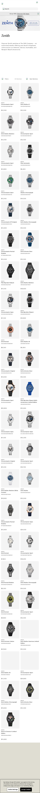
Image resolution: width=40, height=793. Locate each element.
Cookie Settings (13, 789)
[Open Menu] (2, 4)
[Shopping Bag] (37, 3)
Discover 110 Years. (23, 13)
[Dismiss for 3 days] (38, 13)
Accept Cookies (26, 789)
